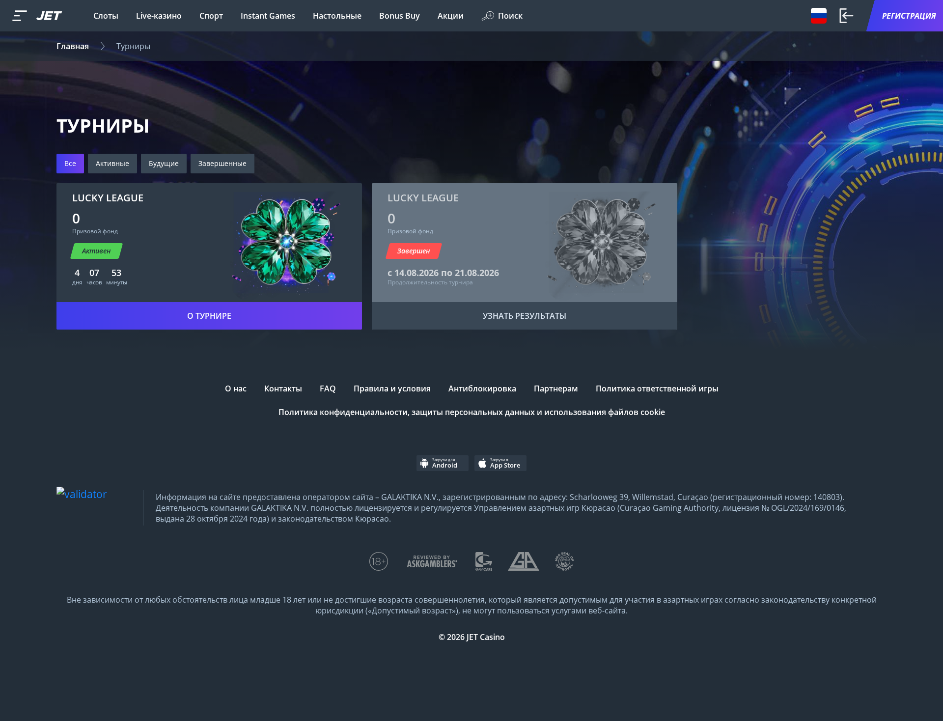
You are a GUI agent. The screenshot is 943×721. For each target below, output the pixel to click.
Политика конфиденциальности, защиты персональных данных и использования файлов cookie (471, 412)
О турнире (209, 315)
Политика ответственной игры (657, 388)
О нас (236, 388)
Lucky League (107, 197)
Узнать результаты (524, 315)
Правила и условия (392, 388)
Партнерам (556, 388)
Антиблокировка (482, 388)
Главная (72, 46)
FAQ (328, 388)
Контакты (283, 388)
